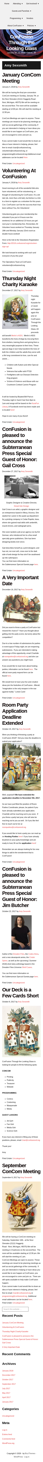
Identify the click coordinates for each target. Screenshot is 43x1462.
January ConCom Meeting (13, 1323)
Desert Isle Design (21, 506)
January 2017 (7, 1402)
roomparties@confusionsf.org (16, 657)
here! (12, 410)
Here (26, 157)
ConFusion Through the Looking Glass (21, 42)
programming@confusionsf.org (15, 1296)
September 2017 (9, 1384)
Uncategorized (19, 163)
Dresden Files (18, 954)
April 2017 (6, 1397)
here (36, 564)
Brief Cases (27, 967)
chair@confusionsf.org (31, 1140)
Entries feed (7, 1434)
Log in (4, 1430)
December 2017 (8, 1375)
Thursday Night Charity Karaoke (15, 1331)
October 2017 (7, 1380)
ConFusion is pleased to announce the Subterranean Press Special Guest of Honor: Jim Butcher (19, 887)
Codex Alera (33, 954)
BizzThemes (30, 1453)
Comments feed (8, 1439)
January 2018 (7, 1371)
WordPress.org (8, 1443)
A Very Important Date (11, 1347)
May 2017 (6, 1393)
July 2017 (6, 1389)
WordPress (18, 1457)
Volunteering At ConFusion (13, 1327)
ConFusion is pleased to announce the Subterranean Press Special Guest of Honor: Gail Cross (19, 447)
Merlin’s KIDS (17, 336)
